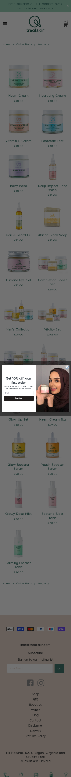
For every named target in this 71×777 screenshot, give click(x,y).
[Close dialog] (67, 367)
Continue (18, 398)
